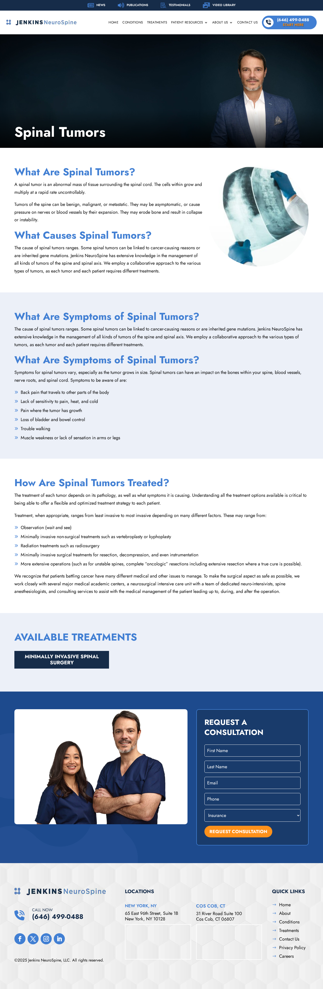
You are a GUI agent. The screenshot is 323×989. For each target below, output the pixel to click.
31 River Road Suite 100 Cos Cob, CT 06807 (219, 916)
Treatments (157, 23)
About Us (220, 23)
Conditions (132, 23)
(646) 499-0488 (293, 22)
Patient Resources (187, 23)
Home (113, 23)
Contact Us (247, 23)
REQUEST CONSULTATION (238, 831)
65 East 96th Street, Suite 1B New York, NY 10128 (151, 916)
